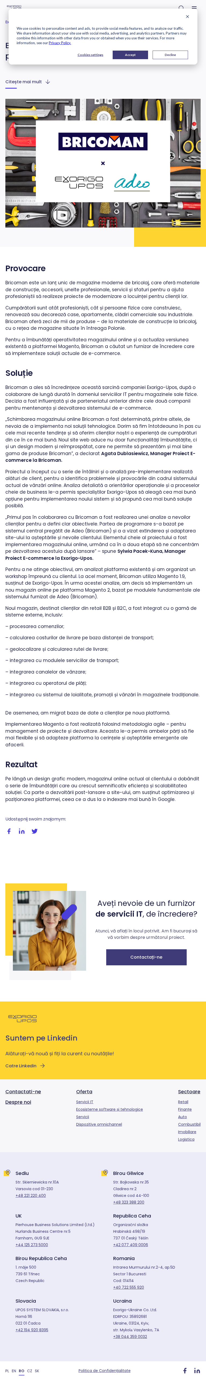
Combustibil (189, 1124)
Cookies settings (90, 55)
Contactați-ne (146, 957)
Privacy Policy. (60, 43)
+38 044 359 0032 (130, 1336)
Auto (182, 1117)
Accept (130, 55)
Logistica (186, 1139)
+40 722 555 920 (128, 1287)
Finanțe (185, 1109)
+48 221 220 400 (31, 1195)
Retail (183, 1102)
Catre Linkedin (20, 1066)
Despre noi (18, 1102)
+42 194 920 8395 (32, 1330)
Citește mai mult (23, 82)
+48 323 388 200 (128, 1202)
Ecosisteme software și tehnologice (109, 1109)
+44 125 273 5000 (32, 1244)
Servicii (82, 1117)
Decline (170, 55)
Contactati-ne (23, 1091)
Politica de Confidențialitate (105, 1370)
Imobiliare (187, 1132)
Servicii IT (84, 1102)
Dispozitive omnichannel (99, 1124)
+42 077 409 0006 (130, 1244)
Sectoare (189, 1091)
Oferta (84, 1091)
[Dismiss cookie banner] (187, 17)
